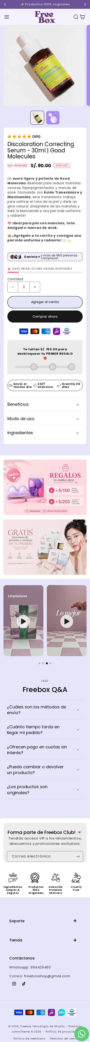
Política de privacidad (62, 1031)
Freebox (25, 1026)
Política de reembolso (29, 1038)
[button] (6, 17)
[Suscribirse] (78, 856)
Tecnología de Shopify (48, 1026)
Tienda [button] (15, 940)
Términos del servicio (65, 1038)
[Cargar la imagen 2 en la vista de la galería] (53, 117)
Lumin (21, 1031)
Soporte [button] (16, 921)
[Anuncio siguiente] (85, 4)
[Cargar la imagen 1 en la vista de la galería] (37, 117)
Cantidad (15, 279)
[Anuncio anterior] (5, 4)
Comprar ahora (45, 316)
